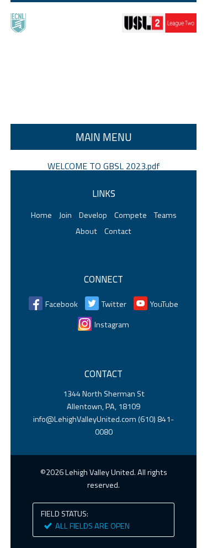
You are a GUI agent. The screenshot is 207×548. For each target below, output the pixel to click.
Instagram (111, 325)
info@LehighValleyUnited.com (84, 419)
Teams (165, 215)
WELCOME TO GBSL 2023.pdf (103, 166)
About (86, 231)
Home (103, 79)
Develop (93, 215)
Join (65, 215)
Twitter (114, 304)
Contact (117, 231)
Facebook (61, 304)
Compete (130, 215)
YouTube (164, 304)
